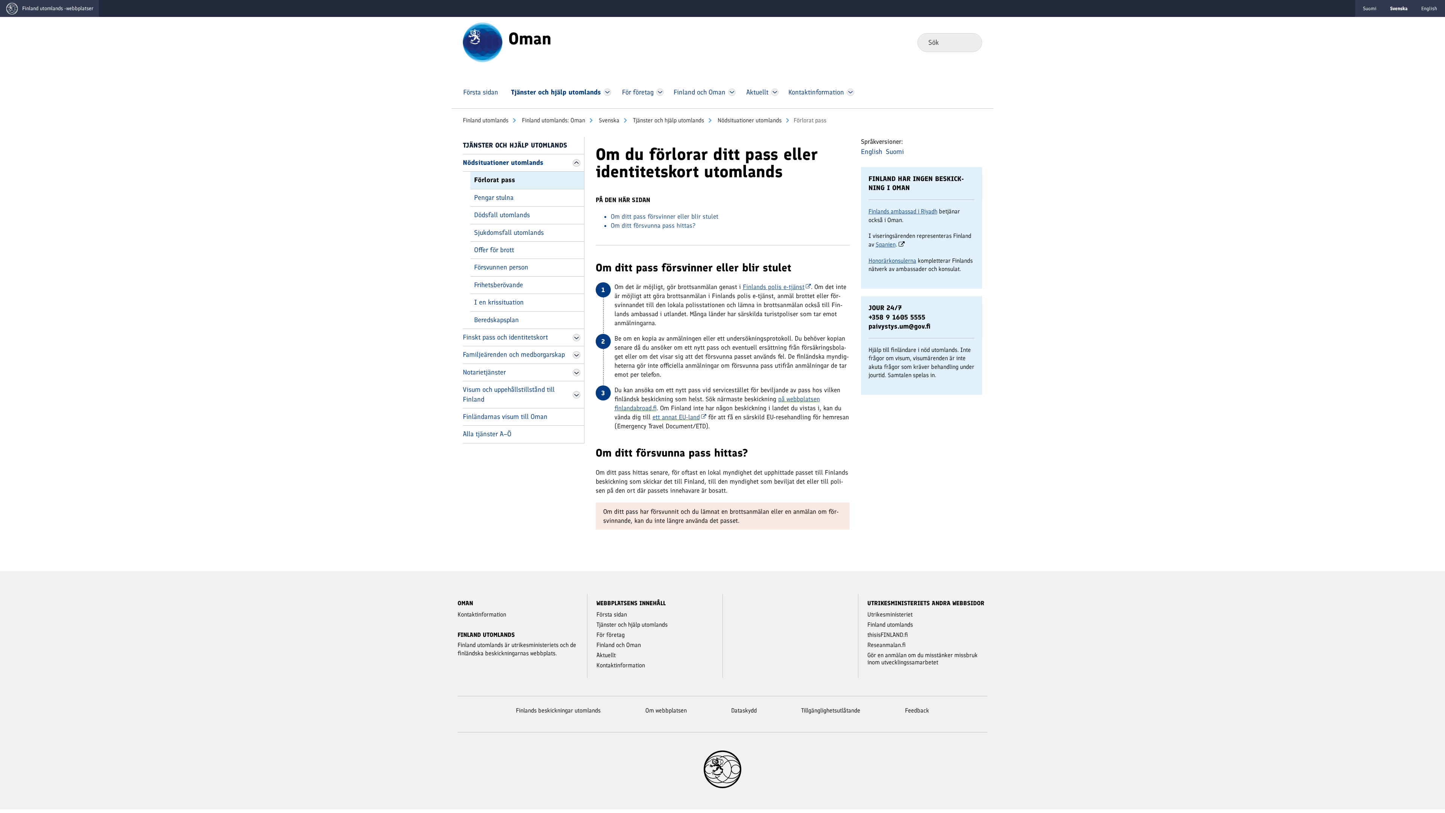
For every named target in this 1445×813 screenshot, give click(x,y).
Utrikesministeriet (890, 614)
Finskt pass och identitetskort (505, 337)
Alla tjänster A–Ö (487, 434)
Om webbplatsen (666, 710)
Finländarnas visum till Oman (505, 417)
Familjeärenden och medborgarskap (514, 354)
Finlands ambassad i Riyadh (903, 211)
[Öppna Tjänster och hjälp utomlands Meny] (607, 92)
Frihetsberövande (498, 285)
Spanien (886, 244)
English (1429, 8)
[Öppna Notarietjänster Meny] (576, 372)
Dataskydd (744, 710)
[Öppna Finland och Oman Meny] (731, 92)
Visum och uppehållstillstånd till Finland (509, 394)
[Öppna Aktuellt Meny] (775, 92)
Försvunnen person (501, 267)
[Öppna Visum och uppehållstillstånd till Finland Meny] (576, 394)
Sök (970, 42)
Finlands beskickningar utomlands (558, 710)
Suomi (1370, 8)
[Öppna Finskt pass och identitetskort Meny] (576, 337)
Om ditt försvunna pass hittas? (653, 225)
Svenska (608, 120)
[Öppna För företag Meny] (660, 92)
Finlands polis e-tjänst (774, 287)
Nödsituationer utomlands (749, 120)
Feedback (917, 710)
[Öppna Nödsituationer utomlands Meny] (576, 163)
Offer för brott (494, 250)
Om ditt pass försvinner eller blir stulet (664, 216)
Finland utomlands (485, 120)
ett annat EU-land (676, 417)
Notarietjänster (484, 372)
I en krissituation (499, 302)
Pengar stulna (494, 197)
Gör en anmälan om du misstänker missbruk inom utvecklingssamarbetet (922, 659)
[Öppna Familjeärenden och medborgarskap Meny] (576, 354)
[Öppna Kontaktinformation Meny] (850, 92)
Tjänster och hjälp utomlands (667, 120)
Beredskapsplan (496, 320)
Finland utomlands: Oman (552, 120)
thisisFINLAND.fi (887, 634)
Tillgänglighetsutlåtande (830, 710)
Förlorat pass (494, 180)
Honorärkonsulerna (892, 260)
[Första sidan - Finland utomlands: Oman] (482, 42)
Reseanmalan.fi (886, 645)
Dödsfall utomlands (502, 215)
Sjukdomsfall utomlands (509, 232)
